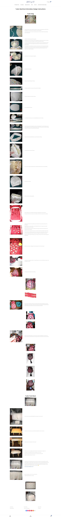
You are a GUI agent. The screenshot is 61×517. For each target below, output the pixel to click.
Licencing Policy (12, 508)
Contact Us (39, 508)
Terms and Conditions (26, 508)
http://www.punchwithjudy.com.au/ (29, 466)
